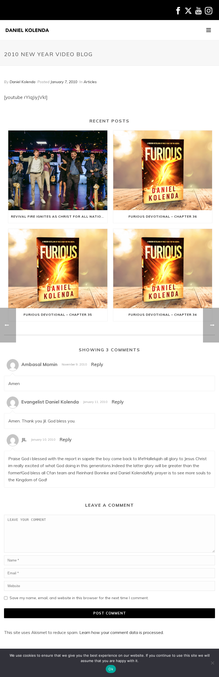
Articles (90, 81)
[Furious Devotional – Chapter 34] (162, 269)
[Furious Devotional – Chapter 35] (57, 269)
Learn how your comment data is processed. (121, 632)
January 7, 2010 (63, 81)
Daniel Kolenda (22, 81)
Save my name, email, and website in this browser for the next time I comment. (79, 597)
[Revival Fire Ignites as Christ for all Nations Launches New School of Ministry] (57, 170)
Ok (110, 669)
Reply (97, 364)
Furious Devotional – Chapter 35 (58, 315)
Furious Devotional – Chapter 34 (162, 315)
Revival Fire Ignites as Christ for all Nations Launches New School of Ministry (59, 216)
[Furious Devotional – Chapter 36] (162, 170)
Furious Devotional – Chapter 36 (162, 216)
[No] (212, 663)
